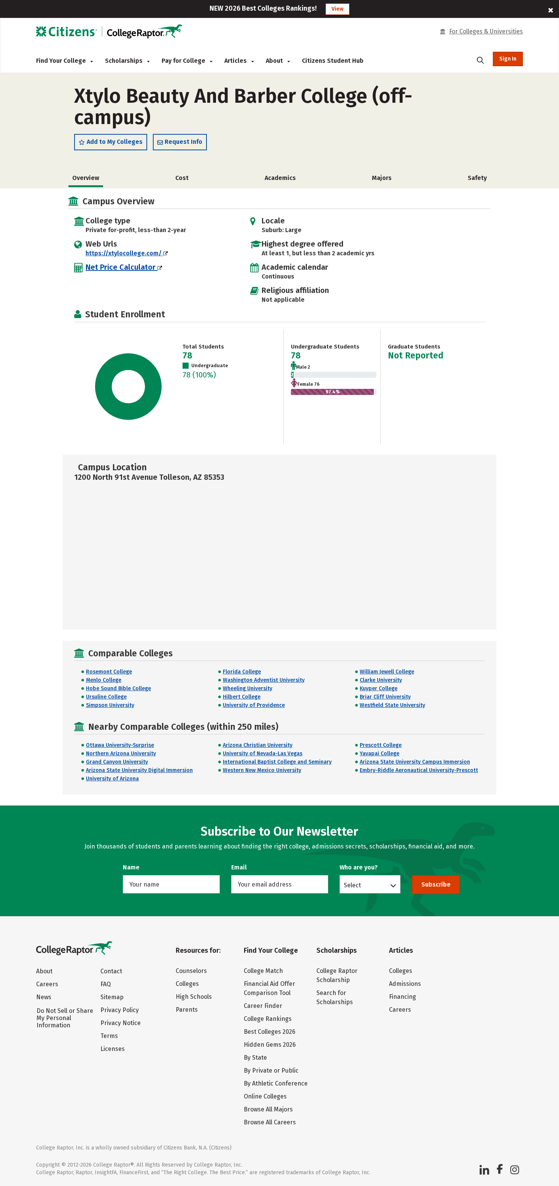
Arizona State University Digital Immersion (139, 770)
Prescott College (381, 745)
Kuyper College (378, 688)
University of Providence (254, 705)
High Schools (194, 996)
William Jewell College (387, 672)
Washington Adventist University (264, 680)
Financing (402, 996)
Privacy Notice (120, 1023)
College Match (263, 970)
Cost (182, 177)
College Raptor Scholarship (336, 975)
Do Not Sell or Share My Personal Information (65, 1018)
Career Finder (263, 1005)
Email (239, 867)
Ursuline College (106, 697)
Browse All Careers (270, 1122)
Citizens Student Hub (333, 60)
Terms (109, 1036)
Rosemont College (109, 672)
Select (352, 885)
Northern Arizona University (121, 753)
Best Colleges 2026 (269, 1031)
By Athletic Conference (276, 1083)
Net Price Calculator (121, 267)
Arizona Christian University (257, 745)
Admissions (405, 983)
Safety (477, 177)
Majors (382, 177)
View (337, 9)
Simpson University (110, 705)
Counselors (191, 970)
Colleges (187, 983)
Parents (187, 1009)
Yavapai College (379, 753)
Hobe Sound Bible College (118, 688)
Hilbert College (241, 697)
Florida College (242, 672)
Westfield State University (392, 705)
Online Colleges (265, 1096)
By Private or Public (271, 1070)
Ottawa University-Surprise (120, 745)
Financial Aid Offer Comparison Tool (269, 988)
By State (255, 1057)
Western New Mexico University (262, 770)
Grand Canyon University (117, 762)
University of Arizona (112, 778)
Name (131, 867)
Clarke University (381, 680)
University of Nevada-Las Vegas (262, 753)
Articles (236, 60)
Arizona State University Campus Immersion (415, 762)
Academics (280, 177)
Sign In (507, 59)
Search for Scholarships (334, 997)
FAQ (105, 984)
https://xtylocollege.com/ (124, 253)
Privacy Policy (119, 1010)
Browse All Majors (268, 1109)
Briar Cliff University (385, 697)
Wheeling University (247, 688)
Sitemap (112, 997)
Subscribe (436, 884)
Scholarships (124, 60)
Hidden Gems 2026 (270, 1044)
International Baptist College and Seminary (277, 762)
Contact (111, 971)
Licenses (112, 1048)
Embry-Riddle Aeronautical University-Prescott (419, 770)
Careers (47, 984)
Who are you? (359, 867)
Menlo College (103, 680)
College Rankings (268, 1018)
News (43, 997)
